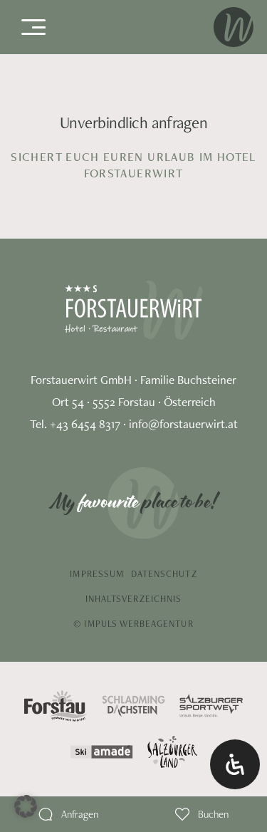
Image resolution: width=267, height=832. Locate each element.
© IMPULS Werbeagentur (133, 624)
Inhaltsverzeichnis (133, 599)
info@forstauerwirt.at (183, 424)
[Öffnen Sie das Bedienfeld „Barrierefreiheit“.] (235, 764)
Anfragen (79, 814)
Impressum (97, 574)
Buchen (213, 814)
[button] (25, 806)
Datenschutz (164, 574)
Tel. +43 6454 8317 (75, 424)
